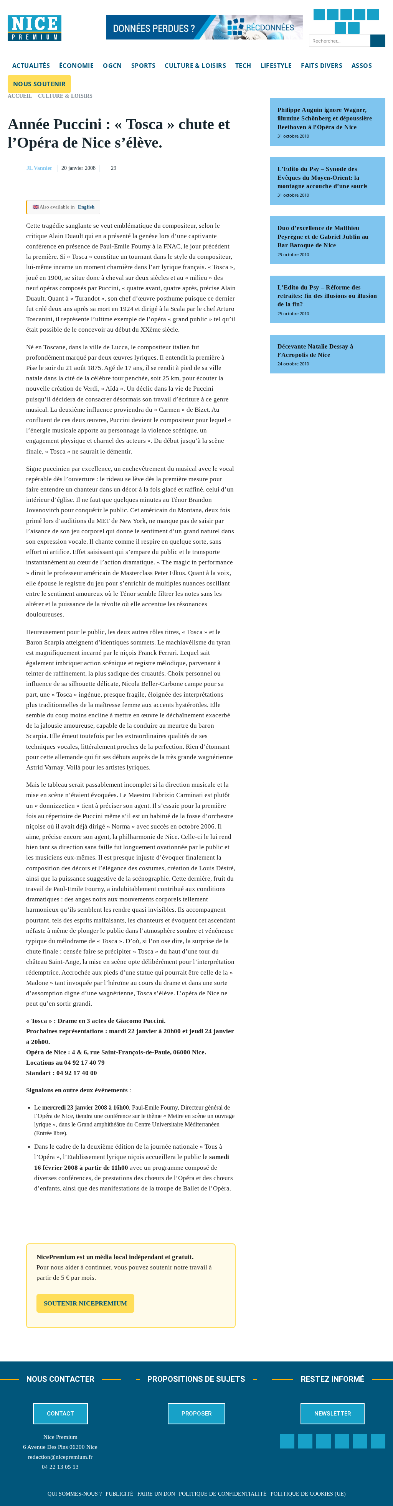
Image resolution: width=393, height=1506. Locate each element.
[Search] (377, 41)
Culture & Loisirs (65, 96)
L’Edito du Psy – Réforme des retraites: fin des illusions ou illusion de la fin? (327, 296)
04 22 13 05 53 (60, 1467)
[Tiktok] (373, 14)
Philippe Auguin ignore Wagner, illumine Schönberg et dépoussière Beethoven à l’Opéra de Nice (324, 118)
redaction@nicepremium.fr (60, 1457)
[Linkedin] (340, 28)
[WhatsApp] (229, 167)
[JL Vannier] (16, 168)
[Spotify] (360, 1441)
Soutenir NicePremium (85, 1303)
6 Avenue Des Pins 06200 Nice (60, 1447)
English (86, 207)
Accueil (20, 96)
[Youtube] (354, 28)
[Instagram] (346, 14)
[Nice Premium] (34, 28)
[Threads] (359, 14)
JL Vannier (39, 168)
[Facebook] (319, 14)
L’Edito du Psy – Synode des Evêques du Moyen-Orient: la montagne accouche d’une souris (322, 177)
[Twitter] (333, 14)
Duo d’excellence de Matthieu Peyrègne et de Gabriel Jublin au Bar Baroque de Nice (323, 236)
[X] (211, 167)
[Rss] (378, 1441)
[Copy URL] (176, 167)
